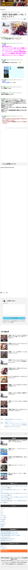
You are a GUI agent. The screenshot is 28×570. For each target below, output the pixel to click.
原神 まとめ (3, 546)
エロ (1, 510)
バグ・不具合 (3, 517)
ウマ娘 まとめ (4, 547)
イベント (2, 508)
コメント (5, 303)
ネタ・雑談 (5, 292)
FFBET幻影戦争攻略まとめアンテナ (9, 531)
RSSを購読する (5, 550)
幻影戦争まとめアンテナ (7, 540)
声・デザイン (3, 523)
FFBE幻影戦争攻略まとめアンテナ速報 (10, 535)
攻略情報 (2, 524)
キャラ (2, 513)
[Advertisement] (14, 148)
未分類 (2, 526)
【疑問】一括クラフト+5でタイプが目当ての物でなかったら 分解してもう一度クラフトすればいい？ (17, 336)
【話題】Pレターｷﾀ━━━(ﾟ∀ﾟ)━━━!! (16, 465)
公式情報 (2, 521)
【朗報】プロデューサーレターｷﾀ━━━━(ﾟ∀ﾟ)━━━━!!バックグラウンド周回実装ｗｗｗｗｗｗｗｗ (17, 361)
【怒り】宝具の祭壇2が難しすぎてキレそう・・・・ (12, 489)
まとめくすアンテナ (5, 536)
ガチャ (2, 511)
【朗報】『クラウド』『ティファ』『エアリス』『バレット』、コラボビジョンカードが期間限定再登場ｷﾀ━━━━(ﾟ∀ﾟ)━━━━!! (15, 424)
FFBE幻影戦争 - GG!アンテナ (8, 538)
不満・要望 (3, 519)
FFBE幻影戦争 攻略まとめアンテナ (9, 533)
